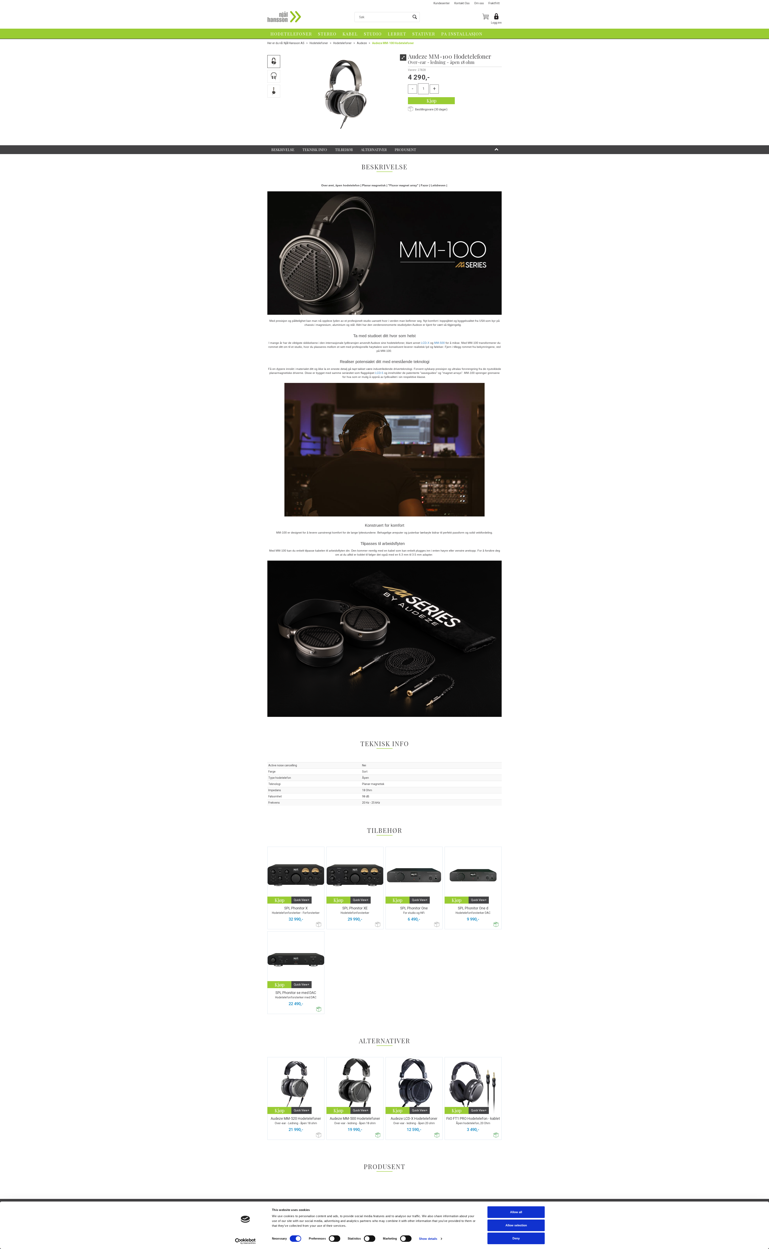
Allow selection (516, 1225)
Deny (516, 1238)
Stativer (423, 33)
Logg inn (496, 22)
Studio (373, 33)
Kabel (350, 33)
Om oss (479, 3)
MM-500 (439, 342)
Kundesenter (442, 3)
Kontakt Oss (462, 3)
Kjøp (431, 100)
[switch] (334, 1238)
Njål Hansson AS (294, 43)
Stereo (327, 33)
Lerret (397, 33)
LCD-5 (379, 372)
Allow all (516, 1212)
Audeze (362, 43)
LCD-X (425, 342)
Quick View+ (301, 900)
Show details (428, 1238)
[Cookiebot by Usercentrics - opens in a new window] (245, 1241)
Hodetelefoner (291, 33)
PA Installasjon (461, 33)
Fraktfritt (494, 3)
